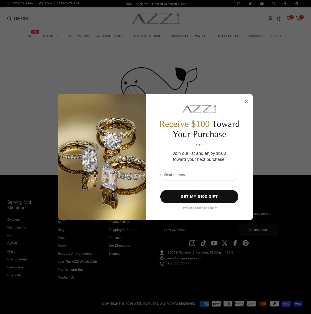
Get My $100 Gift (199, 196)
